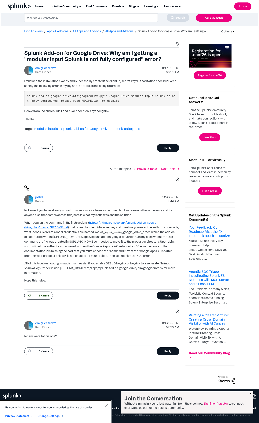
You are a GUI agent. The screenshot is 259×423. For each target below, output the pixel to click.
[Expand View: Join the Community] (80, 6)
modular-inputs (46, 129)
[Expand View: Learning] (157, 6)
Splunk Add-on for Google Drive (85, 129)
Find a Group (209, 190)
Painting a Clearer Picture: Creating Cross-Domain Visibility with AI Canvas (208, 319)
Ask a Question (214, 17)
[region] (55, 411)
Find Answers (33, 31)
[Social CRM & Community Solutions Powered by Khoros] (226, 380)
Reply (167, 147)
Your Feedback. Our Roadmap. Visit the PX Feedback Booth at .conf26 (209, 231)
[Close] (106, 405)
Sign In (243, 6)
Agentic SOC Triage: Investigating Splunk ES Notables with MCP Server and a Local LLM (209, 277)
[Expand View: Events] (123, 6)
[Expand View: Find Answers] (106, 6)
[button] (176, 44)
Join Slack (210, 137)
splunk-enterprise (126, 129)
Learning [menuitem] (150, 6)
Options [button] (225, 31)
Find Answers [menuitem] (95, 6)
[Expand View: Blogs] (138, 6)
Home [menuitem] (39, 6)
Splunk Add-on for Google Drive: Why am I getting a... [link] (173, 31)
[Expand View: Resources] (180, 6)
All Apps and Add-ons (87, 31)
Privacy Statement (17, 415)
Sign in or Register (215, 403)
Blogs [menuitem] (133, 6)
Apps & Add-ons (57, 31)
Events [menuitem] (117, 6)
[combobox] (106, 17)
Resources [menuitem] (170, 6)
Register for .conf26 (210, 75)
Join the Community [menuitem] (64, 6)
